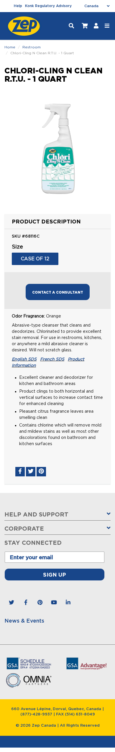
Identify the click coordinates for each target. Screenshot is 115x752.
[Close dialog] (112, 333)
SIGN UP (57, 385)
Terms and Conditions (57, 425)
